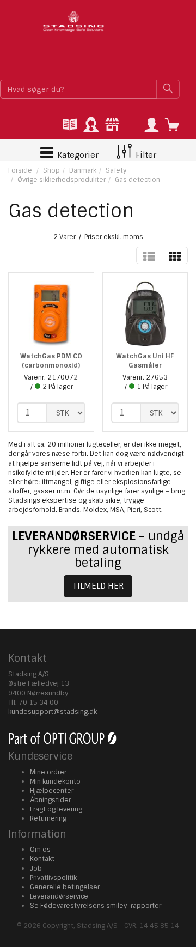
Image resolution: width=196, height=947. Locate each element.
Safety (116, 170)
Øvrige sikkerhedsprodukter (61, 179)
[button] (151, 125)
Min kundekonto (55, 781)
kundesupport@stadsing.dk (52, 711)
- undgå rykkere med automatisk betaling (98, 549)
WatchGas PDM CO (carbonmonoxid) (51, 361)
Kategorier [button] (77, 155)
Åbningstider (50, 800)
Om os (40, 849)
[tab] (69, 125)
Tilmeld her (98, 586)
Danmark (82, 170)
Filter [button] (144, 155)
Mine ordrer (48, 772)
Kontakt (42, 858)
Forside (20, 170)
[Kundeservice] (91, 125)
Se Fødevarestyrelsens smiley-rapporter (95, 905)
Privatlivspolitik (53, 877)
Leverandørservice (59, 896)
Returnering (48, 818)
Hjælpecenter (52, 790)
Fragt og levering (56, 809)
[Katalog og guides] (69, 125)
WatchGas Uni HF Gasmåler (145, 361)
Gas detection (137, 179)
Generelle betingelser (65, 887)
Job (36, 868)
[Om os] (112, 125)
